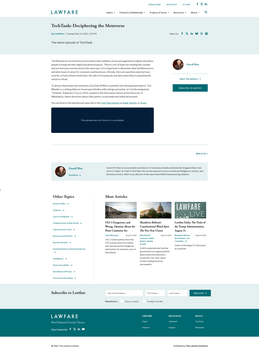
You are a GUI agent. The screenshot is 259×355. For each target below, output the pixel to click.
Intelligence (59, 259)
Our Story (199, 321)
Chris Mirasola (111, 235)
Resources (178, 12)
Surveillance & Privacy (63, 271)
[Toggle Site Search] (206, 12)
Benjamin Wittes (182, 235)
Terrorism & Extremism (63, 278)
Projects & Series (158, 12)
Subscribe (154, 4)
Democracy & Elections (63, 236)
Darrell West (57, 33)
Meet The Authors (189, 78)
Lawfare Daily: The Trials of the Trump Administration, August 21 (190, 226)
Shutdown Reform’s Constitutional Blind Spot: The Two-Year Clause (154, 226)
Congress (58, 210)
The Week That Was (155, 301)
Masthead (199, 327)
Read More (73, 175)
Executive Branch (61, 242)
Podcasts (146, 327)
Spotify (133, 102)
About (194, 12)
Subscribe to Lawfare (190, 88)
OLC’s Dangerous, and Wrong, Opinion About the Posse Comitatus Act (120, 226)
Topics (109, 12)
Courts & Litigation (62, 217)
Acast (143, 102)
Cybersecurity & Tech (63, 229)
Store (186, 4)
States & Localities (62, 265)
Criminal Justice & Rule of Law (66, 223)
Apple (126, 102)
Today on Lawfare (132, 301)
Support (171, 4)
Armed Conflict (60, 204)
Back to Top (201, 153)
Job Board (173, 321)
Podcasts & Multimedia (131, 12)
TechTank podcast (110, 102)
